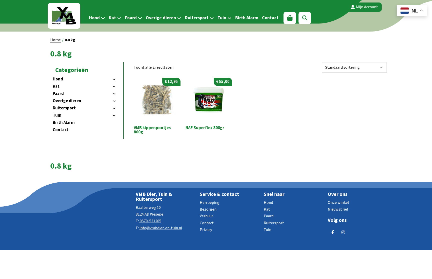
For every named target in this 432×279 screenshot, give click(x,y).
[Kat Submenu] (118, 18)
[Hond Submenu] (102, 18)
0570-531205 (150, 221)
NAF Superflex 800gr (205, 128)
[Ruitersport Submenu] (211, 18)
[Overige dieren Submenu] (178, 18)
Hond (94, 18)
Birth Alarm (246, 18)
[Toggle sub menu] (114, 79)
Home (55, 40)
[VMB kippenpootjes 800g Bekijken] (157, 99)
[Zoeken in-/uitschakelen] (304, 18)
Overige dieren (161, 18)
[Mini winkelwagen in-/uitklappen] (289, 18)
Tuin (222, 18)
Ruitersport (196, 18)
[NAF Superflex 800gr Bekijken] (209, 99)
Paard (131, 18)
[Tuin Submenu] (229, 18)
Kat (112, 18)
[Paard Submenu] (139, 18)
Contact (270, 18)
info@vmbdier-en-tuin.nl (161, 228)
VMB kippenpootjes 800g (152, 130)
